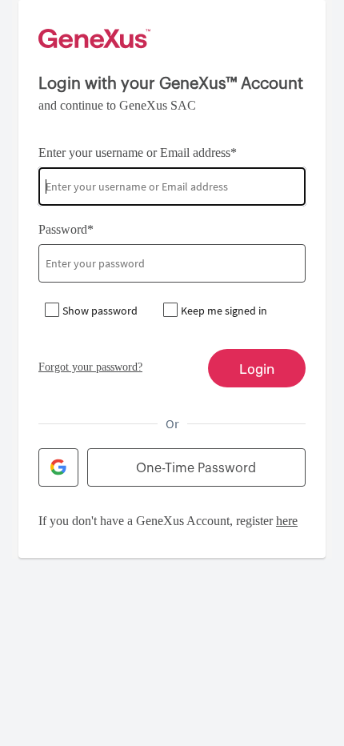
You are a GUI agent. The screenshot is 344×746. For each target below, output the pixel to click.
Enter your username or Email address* (137, 152)
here (287, 520)
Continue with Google (58, 467)
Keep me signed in (224, 310)
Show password (100, 310)
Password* (66, 229)
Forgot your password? (90, 367)
